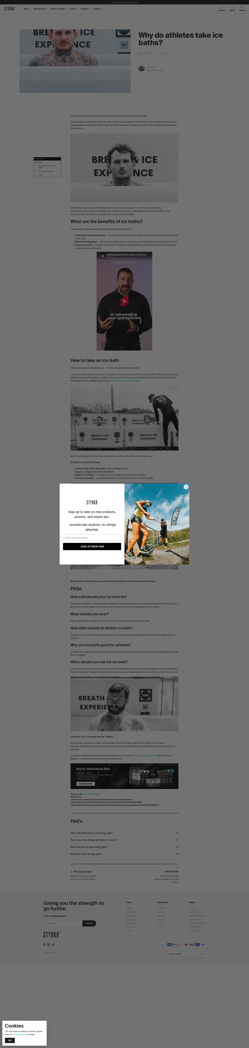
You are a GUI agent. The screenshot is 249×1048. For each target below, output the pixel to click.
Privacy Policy (19, 1034)
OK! (10, 1040)
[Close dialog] (186, 487)
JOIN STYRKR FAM (92, 546)
